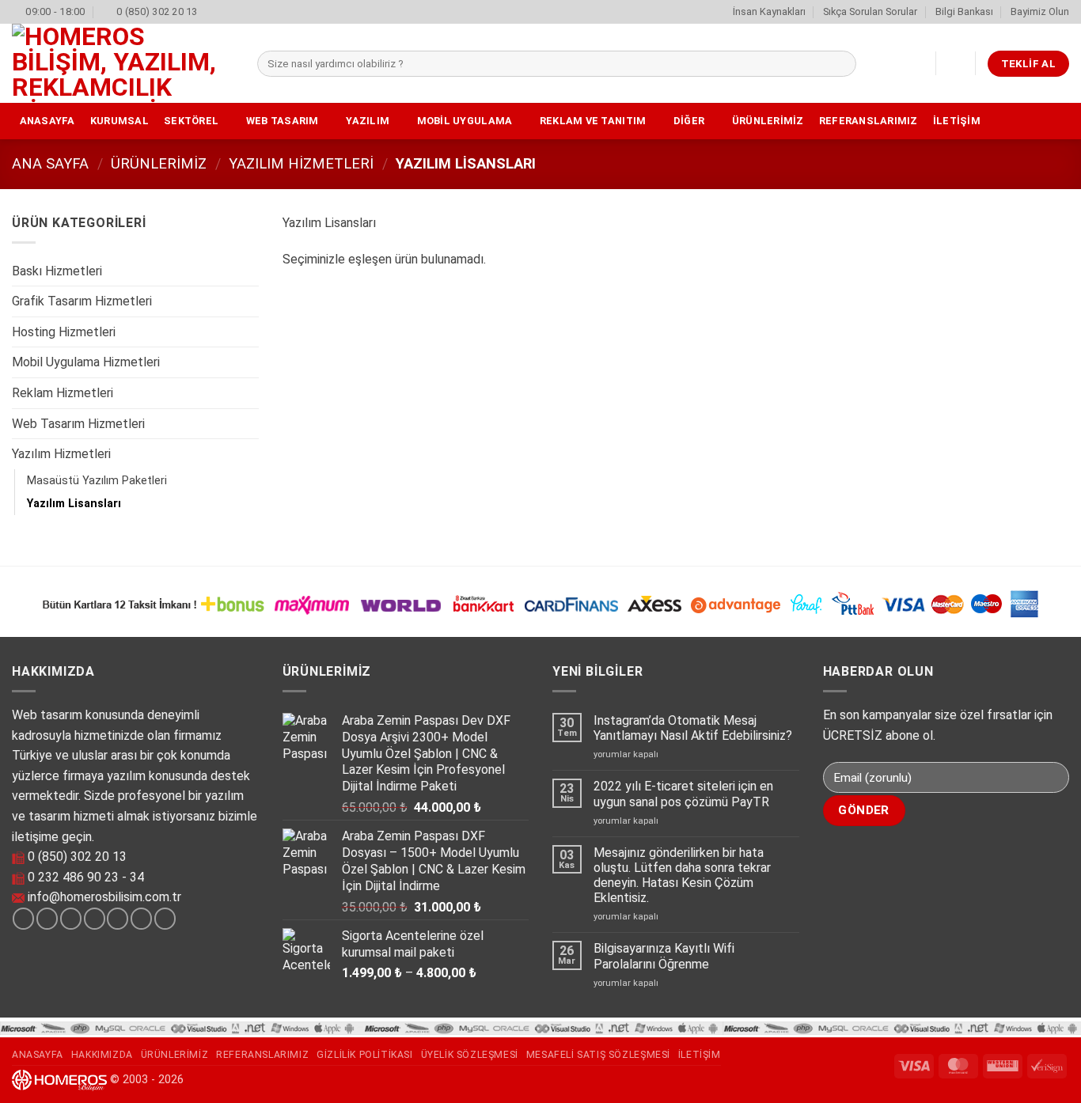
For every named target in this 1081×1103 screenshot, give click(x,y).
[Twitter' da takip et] (71, 919)
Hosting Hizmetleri (64, 331)
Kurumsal (119, 121)
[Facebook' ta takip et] (23, 919)
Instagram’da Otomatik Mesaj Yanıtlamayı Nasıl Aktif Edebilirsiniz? (693, 728)
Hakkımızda (102, 1054)
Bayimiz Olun (1040, 11)
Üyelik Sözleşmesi (469, 1054)
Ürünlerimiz (768, 121)
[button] (956, 63)
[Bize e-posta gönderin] (94, 919)
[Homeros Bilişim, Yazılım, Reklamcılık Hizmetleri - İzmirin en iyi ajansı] (122, 63)
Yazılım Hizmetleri (301, 163)
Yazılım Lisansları (74, 503)
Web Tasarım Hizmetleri (78, 423)
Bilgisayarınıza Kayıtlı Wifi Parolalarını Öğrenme (664, 956)
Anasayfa (47, 121)
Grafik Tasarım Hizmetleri (82, 301)
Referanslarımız (868, 121)
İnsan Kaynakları (769, 11)
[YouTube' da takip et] (165, 919)
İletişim (956, 121)
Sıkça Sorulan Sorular (870, 11)
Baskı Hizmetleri (57, 271)
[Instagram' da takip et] (47, 919)
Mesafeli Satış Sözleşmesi (598, 1054)
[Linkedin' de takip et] (141, 919)
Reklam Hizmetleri (62, 392)
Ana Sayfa (50, 163)
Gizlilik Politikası (365, 1054)
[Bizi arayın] (117, 919)
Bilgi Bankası (964, 11)
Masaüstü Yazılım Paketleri (97, 480)
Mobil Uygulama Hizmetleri (86, 362)
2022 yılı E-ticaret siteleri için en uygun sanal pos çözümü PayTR (683, 794)
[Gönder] (842, 64)
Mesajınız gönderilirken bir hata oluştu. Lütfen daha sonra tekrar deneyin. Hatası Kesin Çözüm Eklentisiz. (682, 875)
